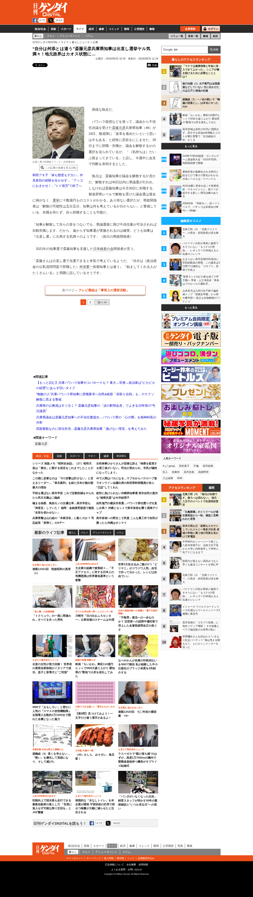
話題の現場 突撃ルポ (85, 660)
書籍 (152, 28)
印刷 (154, 65)
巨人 (165, 472)
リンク (130, 858)
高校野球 (203, 472)
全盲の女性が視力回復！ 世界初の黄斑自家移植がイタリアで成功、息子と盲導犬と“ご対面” (52, 668)
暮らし (72, 532)
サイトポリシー (74, 858)
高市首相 (189, 472)
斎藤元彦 (119, 128)
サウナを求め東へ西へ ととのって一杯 (94, 611)
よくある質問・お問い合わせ (126, 869)
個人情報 (108, 858)
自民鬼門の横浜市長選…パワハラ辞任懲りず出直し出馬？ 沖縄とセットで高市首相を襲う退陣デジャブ (127, 508)
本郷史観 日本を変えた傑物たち (47, 749)
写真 (180, 845)
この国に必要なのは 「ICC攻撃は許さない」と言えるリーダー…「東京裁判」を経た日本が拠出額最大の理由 (62, 483)
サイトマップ (93, 858)
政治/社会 (40, 28)
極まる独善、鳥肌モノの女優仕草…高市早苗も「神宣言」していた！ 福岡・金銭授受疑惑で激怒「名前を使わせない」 (63, 508)
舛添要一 (86, 267)
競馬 (126, 28)
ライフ (80, 28)
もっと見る (191, 146)
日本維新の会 (103, 249)
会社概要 (131, 864)
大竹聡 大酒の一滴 (84, 750)
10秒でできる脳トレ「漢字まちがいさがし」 (95, 708)
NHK (179, 478)
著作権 (120, 858)
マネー (92, 456)
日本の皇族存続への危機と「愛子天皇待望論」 (137, 611)
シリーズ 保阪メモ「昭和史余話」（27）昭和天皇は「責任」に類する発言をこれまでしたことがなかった (62, 468)
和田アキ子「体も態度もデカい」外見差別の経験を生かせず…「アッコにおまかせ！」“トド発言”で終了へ (57, 180)
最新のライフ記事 (49, 532)
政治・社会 (42, 456)
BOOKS (121, 456)
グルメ (84, 532)
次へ (102, 302)
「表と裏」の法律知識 (43, 611)
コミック (114, 28)
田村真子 (184, 465)
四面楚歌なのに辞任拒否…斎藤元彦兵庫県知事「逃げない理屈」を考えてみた (91, 428)
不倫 (196, 465)
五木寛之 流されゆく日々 (44, 565)
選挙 (56, 200)
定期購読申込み (146, 858)
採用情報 (143, 864)
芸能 (53, 28)
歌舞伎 (176, 472)
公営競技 (139, 28)
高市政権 (208, 465)
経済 (91, 28)
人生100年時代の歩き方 (86, 564)
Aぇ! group (169, 465)
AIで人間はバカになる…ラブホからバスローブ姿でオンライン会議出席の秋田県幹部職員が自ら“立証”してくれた (126, 483)
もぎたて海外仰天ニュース (45, 660)
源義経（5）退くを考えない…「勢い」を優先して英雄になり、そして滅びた (51, 757)
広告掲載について (114, 864)
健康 (101, 28)
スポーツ (66, 28)
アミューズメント (102, 532)
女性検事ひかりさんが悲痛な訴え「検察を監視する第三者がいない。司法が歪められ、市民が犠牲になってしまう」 (126, 468)
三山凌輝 (168, 478)
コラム (120, 532)
